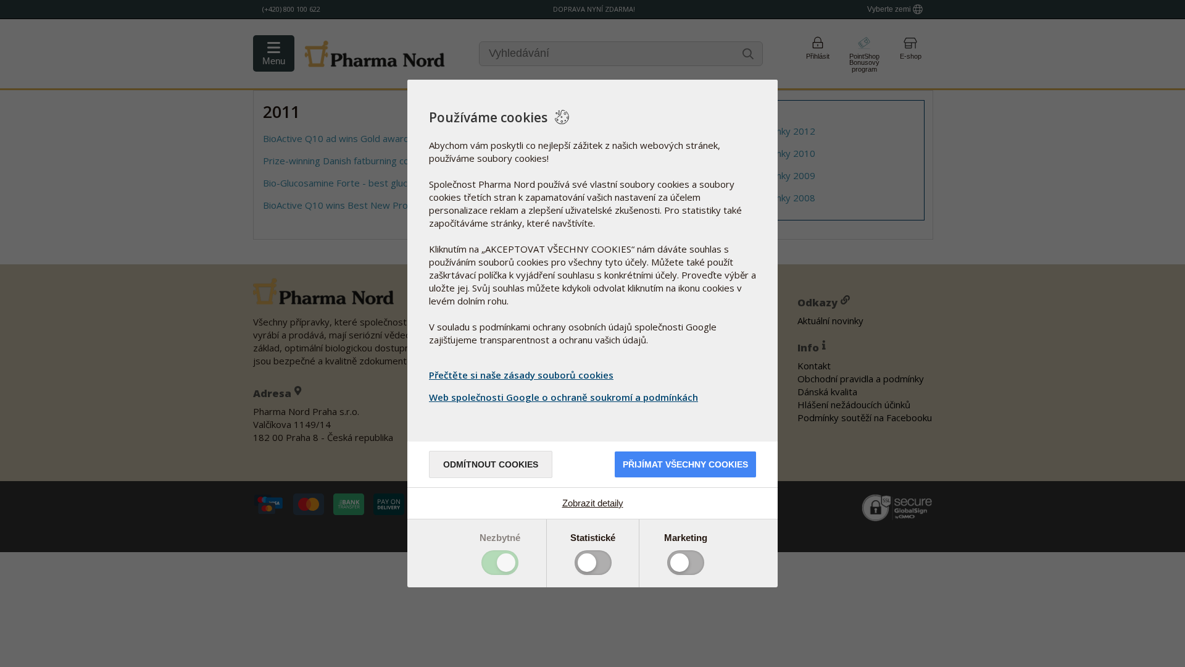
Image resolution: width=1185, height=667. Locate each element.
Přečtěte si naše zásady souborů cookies (521, 375)
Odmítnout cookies (490, 464)
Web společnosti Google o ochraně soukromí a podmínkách (563, 397)
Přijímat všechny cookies (685, 464)
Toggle (499, 562)
